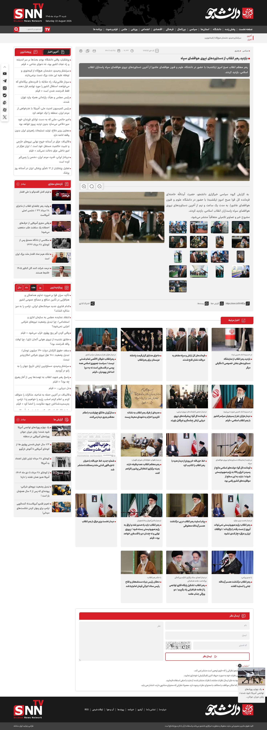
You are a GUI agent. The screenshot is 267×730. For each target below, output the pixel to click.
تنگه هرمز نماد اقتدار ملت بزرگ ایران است (32, 256)
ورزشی (134, 29)
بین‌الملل (181, 29)
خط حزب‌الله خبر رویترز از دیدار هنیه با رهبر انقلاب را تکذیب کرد (188, 463)
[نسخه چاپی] (81, 51)
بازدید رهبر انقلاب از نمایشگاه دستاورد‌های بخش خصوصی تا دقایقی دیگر (232, 363)
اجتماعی (145, 29)
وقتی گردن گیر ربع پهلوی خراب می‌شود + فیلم (45, 333)
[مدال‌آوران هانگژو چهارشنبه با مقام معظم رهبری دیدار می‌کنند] (96, 396)
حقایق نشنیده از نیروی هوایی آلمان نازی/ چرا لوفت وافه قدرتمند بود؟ (42, 342)
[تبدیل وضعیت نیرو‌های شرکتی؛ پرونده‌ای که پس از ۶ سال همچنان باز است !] (61, 490)
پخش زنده (230, 29)
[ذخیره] (87, 51)
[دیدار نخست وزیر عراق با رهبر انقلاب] (96, 505)
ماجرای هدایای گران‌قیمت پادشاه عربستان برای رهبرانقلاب (145, 358)
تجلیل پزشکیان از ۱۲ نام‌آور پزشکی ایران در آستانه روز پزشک (42, 170)
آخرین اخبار (53, 52)
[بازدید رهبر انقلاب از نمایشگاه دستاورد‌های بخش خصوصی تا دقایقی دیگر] (232, 339)
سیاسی (193, 29)
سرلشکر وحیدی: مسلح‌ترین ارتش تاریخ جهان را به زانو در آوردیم (43, 368)
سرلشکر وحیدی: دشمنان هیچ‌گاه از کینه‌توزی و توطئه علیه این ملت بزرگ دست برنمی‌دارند (206, 38)
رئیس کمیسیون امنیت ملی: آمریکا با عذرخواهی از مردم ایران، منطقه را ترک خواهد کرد (43, 111)
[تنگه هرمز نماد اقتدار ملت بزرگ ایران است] (61, 257)
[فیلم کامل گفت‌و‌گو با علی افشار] (61, 195)
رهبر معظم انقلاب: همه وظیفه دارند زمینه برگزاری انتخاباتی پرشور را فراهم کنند (143, 468)
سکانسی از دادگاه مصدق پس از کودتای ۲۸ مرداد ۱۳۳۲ (34, 242)
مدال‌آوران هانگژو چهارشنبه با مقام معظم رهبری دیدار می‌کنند (98, 415)
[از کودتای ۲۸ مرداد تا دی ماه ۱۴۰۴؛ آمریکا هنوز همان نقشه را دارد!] (61, 476)
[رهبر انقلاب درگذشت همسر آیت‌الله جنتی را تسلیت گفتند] (232, 562)
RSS (87, 710)
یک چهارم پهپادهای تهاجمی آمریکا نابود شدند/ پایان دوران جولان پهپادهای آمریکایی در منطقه (33, 432)
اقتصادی (157, 29)
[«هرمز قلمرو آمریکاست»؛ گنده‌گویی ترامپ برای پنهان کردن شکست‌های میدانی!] (61, 507)
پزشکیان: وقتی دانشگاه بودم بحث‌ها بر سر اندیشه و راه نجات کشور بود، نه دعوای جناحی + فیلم (43, 62)
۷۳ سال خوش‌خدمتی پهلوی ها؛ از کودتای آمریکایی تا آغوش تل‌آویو (32, 446)
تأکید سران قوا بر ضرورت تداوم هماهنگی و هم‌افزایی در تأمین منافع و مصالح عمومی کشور (44, 297)
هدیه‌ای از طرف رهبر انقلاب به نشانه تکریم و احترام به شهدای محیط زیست (142, 415)
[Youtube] (4, 73)
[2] (178, 227)
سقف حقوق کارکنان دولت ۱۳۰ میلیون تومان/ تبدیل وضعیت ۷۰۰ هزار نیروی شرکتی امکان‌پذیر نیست (44, 355)
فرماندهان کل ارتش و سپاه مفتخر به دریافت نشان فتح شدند (188, 358)
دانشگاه (217, 29)
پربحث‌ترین (25, 52)
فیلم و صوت (112, 29)
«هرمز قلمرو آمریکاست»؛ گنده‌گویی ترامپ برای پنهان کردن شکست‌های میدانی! (33, 508)
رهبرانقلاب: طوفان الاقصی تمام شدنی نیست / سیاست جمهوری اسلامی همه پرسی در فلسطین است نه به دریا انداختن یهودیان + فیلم (96, 365)
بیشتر (21, 184)
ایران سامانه (18, 726)
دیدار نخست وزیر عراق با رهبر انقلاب (98, 521)
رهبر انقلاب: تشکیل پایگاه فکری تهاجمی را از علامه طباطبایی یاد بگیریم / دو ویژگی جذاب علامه (187, 589)
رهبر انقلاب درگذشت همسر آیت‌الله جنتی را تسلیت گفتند (234, 584)
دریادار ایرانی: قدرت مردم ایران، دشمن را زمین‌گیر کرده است (44, 159)
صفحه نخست (245, 29)
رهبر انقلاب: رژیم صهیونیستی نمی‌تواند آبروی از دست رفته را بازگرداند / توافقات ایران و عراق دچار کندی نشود (232, 529)
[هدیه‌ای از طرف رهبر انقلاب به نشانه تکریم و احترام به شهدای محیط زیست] (142, 396)
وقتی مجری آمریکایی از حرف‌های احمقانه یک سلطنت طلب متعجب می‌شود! (33, 227)
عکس (124, 29)
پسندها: (200, 304)
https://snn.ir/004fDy (235, 303)
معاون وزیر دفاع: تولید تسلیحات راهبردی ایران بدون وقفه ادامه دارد (42, 133)
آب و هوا (110, 710)
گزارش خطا (215, 303)
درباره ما (162, 710)
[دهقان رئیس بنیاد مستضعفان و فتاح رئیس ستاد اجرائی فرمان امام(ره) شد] (142, 562)
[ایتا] (4, 102)
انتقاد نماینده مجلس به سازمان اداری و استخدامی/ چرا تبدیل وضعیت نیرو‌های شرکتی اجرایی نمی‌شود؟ (45, 322)
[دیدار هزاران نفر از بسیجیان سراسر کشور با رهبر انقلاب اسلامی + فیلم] (232, 396)
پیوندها (121, 710)
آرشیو (140, 710)
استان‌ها (205, 29)
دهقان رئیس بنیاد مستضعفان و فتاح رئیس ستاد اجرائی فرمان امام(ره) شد (143, 584)
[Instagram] (4, 88)
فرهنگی (170, 29)
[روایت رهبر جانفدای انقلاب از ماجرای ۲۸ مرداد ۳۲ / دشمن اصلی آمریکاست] (61, 209)
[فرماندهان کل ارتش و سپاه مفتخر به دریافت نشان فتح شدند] (187, 339)
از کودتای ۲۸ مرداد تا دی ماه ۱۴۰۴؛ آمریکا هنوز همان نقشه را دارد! (32, 475)
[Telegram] (4, 81)
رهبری (237, 51)
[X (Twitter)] (4, 117)
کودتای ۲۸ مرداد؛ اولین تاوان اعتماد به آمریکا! (32, 461)
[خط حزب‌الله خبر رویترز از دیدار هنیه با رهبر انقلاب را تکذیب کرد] (187, 445)
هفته (33, 288)
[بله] (4, 95)
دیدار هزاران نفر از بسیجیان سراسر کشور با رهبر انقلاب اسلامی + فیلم (232, 418)
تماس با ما (150, 710)
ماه (26, 288)
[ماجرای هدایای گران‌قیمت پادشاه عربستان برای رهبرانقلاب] (142, 339)
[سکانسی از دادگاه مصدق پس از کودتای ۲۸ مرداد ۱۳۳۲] (61, 243)
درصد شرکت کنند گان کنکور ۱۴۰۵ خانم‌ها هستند (33, 270)
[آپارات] (4, 110)
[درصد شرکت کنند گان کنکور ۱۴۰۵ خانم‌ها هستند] (61, 271)
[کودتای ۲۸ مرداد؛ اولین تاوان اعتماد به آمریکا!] (61, 462)
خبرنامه (131, 710)
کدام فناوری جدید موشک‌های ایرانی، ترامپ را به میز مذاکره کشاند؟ (42, 308)
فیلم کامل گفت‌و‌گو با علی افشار (34, 192)
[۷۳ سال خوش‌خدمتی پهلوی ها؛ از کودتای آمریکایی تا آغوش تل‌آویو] (61, 447)
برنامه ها (97, 29)
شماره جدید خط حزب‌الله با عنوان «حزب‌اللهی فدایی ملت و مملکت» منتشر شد (96, 465)
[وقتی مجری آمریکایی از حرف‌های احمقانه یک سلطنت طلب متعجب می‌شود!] (61, 226)
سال (19, 288)
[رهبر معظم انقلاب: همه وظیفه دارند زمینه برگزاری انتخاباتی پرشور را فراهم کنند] (142, 445)
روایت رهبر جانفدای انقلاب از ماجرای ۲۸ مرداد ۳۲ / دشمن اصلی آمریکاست (32, 210)
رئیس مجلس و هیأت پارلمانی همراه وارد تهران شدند (45, 99)
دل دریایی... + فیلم (59, 388)
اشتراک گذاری (84, 304)
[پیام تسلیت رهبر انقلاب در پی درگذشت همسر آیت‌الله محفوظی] (187, 505)
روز (40, 288)
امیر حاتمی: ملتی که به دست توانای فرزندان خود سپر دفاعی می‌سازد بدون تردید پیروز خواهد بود (43, 122)
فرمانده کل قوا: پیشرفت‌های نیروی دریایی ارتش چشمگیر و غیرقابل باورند (188, 418)
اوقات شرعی (97, 710)
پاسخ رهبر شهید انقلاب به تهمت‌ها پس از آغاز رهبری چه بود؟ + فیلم (42, 379)
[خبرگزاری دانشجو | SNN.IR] (229, 13)
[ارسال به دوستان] (94, 51)
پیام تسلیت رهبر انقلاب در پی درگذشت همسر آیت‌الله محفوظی (187, 523)
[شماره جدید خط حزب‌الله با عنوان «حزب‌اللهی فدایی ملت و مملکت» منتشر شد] (96, 445)
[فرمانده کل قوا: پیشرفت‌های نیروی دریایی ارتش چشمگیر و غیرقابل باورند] (187, 396)
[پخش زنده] (47, 29)
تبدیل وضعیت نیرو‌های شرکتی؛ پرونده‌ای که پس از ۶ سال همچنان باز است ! (33, 491)
